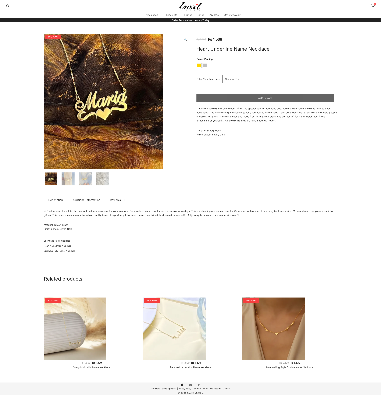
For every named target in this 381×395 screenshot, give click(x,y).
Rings (200, 15)
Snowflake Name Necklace (57, 240)
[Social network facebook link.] (182, 384)
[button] (185, 40)
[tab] (55, 200)
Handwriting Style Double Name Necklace (289, 367)
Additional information (86, 200)
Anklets (214, 15)
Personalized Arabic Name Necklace (190, 367)
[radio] (199, 65)
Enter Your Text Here (209, 79)
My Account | (216, 388)
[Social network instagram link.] (190, 384)
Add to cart (265, 98)
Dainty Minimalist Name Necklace (91, 367)
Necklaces (152, 15)
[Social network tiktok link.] (199, 384)
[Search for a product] (8, 6)
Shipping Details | (170, 388)
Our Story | (156, 388)
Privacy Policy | (185, 388)
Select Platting (205, 59)
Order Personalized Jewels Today (190, 20)
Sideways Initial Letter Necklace (59, 251)
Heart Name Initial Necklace (57, 246)
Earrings (187, 15)
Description (55, 200)
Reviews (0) (117, 200)
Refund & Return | (201, 388)
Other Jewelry (232, 15)
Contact (226, 388)
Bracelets (171, 15)
